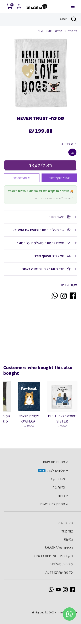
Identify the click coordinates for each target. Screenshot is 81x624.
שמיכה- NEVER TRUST (50, 31)
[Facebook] (72, 589)
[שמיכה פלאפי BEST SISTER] (62, 396)
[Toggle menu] (67, 462)
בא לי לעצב (40, 165)
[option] (40, 72)
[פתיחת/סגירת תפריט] (73, 6)
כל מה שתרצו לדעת (59, 572)
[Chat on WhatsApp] (54, 298)
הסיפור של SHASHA (59, 547)
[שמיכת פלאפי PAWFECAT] (29, 396)
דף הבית (72, 31)
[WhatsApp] (51, 589)
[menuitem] (38, 462)
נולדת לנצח (65, 522)
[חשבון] (19, 5)
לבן (72, 152)
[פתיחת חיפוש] (74, 19)
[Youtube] (58, 589)
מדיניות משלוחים (61, 564)
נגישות (68, 539)
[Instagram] (65, 589)
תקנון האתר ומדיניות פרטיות (53, 555)
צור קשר (67, 531)
